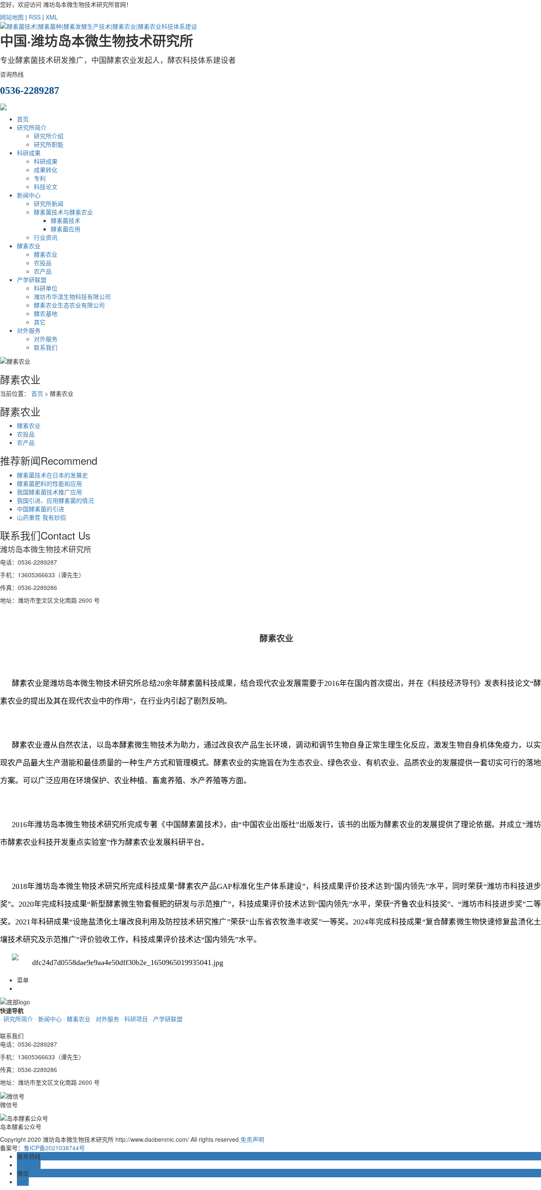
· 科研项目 (134, 1019)
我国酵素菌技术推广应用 (49, 492)
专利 (40, 178)
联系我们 (45, 347)
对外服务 (29, 330)
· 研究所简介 (16, 1019)
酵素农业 (29, 245)
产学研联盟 (31, 279)
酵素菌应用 (65, 229)
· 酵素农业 (76, 1019)
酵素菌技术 (65, 220)
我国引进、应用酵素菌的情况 (55, 500)
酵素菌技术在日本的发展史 (52, 475)
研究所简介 (31, 127)
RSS (35, 17)
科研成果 (29, 152)
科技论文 (45, 186)
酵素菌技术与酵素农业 (63, 212)
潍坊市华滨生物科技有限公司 (72, 296)
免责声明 (252, 1139)
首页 (23, 119)
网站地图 (12, 17)
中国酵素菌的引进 (40, 509)
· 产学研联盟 (166, 1019)
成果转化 (45, 169)
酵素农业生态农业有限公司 (69, 305)
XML (52, 17)
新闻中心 (29, 195)
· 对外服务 (105, 1019)
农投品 (43, 262)
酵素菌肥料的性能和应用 (49, 483)
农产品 (43, 271)
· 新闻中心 (48, 1019)
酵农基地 (45, 313)
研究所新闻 (48, 203)
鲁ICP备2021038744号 (54, 1147)
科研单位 (45, 288)
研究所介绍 (48, 136)
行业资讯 (45, 237)
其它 (40, 322)
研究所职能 (48, 144)
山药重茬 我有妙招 (41, 517)
